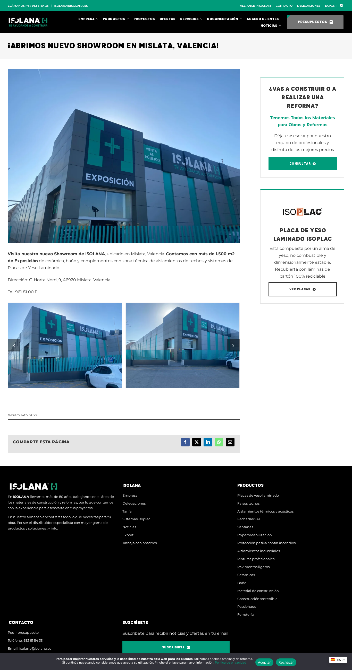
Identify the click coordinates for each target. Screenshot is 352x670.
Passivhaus (246, 606)
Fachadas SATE (250, 519)
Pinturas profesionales (255, 559)
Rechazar (286, 662)
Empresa (130, 495)
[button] (14, 345)
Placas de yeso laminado (258, 495)
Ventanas (245, 527)
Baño (241, 583)
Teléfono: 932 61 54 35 (25, 640)
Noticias (129, 527)
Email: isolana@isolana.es (29, 648)
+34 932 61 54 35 (37, 5)
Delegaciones (134, 503)
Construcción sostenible (257, 599)
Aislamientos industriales (258, 551)
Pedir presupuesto (23, 632)
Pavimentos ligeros (253, 567)
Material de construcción (258, 591)
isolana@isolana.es (71, 5)
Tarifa (127, 511)
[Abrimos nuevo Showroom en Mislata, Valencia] (65, 345)
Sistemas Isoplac (136, 519)
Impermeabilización (254, 535)
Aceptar (264, 662)
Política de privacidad (230, 662)
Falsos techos (248, 503)
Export (127, 535)
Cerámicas (246, 575)
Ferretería (245, 614)
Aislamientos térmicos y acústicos (265, 511)
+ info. (53, 528)
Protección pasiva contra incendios (266, 543)
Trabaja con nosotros (139, 543)
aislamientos (169, 260)
